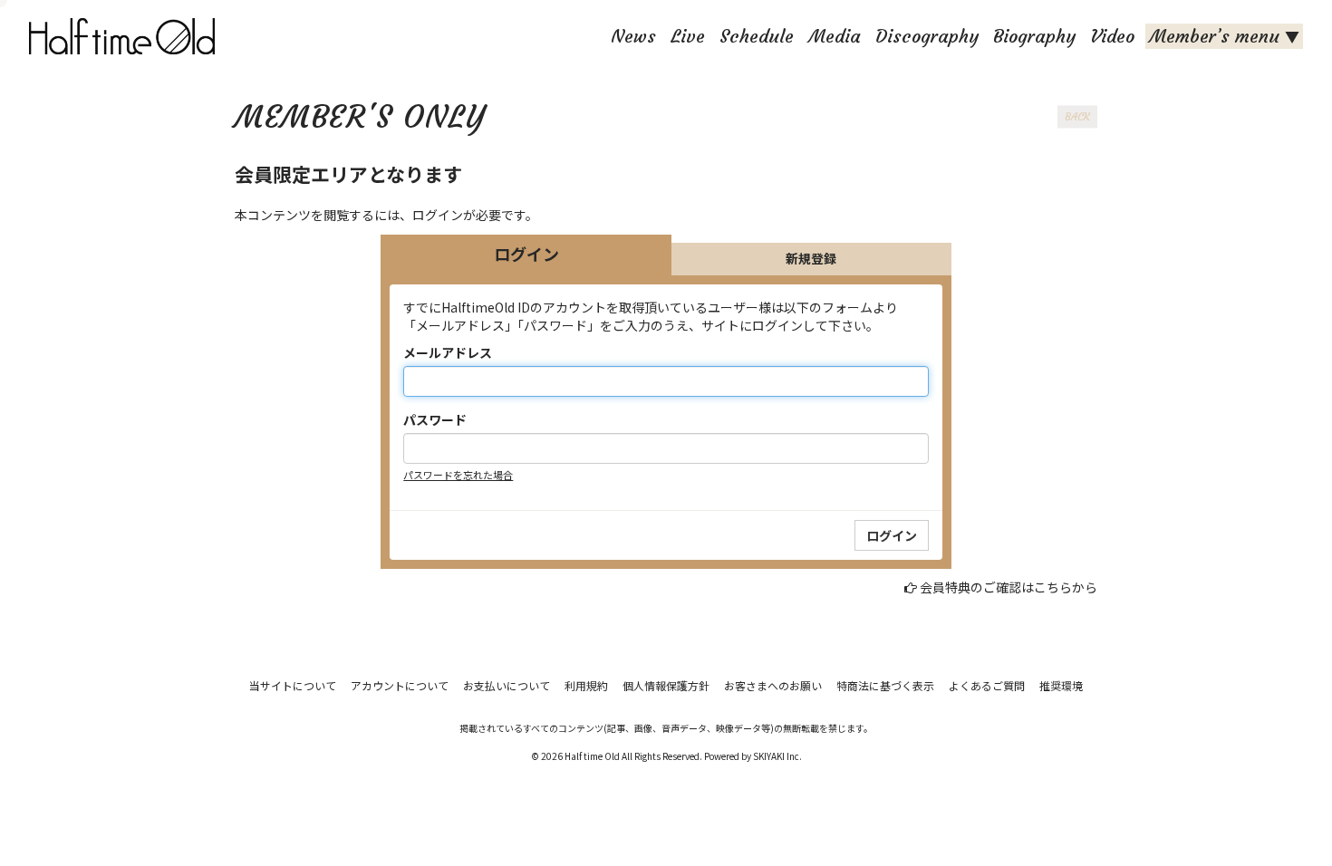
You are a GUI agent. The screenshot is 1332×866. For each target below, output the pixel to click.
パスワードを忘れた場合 (458, 474)
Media (834, 35)
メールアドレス (447, 352)
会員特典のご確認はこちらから (1008, 587)
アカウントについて (400, 685)
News (633, 35)
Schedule (756, 35)
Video (1112, 35)
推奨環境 (1061, 685)
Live (688, 35)
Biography (1034, 35)
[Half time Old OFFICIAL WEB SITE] (125, 36)
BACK (1077, 116)
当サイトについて (292, 685)
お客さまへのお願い (773, 685)
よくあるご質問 (987, 685)
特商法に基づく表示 (885, 685)
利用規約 (586, 685)
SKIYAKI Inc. (777, 756)
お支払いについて (506, 685)
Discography (927, 35)
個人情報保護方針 (666, 685)
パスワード (435, 419)
